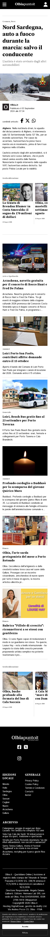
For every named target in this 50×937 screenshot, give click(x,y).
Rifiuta (25, 933)
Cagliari (5, 802)
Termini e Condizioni (34, 788)
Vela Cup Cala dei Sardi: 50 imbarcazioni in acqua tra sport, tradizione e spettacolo (23, 835)
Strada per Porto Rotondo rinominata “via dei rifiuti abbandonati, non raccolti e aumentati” (24, 841)
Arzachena (7, 809)
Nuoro (5, 806)
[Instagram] (19, 758)
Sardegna (7, 791)
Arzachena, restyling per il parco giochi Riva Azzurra (23, 853)
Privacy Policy (32, 780)
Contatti (29, 791)
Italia (4, 787)
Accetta (25, 927)
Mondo (5, 784)
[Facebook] (19, 747)
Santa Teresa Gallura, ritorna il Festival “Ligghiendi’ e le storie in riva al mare (21, 847)
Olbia (4, 795)
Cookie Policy (31, 784)
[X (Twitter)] (26, 747)
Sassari (5, 798)
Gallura (5, 813)
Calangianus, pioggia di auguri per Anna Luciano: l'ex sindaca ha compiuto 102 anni (23, 829)
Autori (28, 795)
